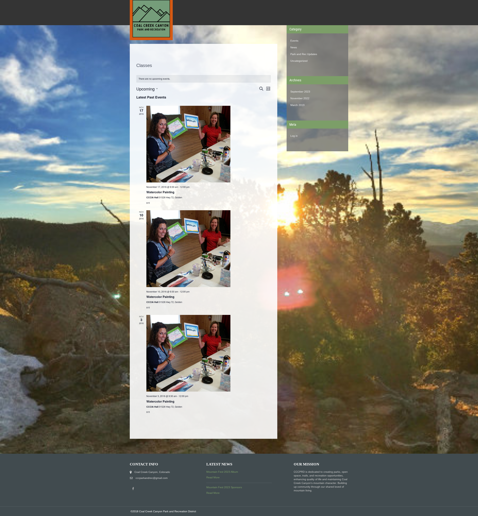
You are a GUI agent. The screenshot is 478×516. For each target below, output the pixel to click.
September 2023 (300, 91)
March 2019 (297, 105)
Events (294, 40)
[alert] (203, 79)
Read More (213, 477)
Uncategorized (299, 60)
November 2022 (299, 98)
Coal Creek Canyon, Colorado (152, 471)
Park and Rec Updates (303, 54)
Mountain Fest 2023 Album (222, 471)
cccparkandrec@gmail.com (152, 477)
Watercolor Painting (160, 192)
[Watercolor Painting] (208, 144)
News (293, 47)
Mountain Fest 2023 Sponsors (224, 487)
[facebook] (133, 489)
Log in (294, 135)
